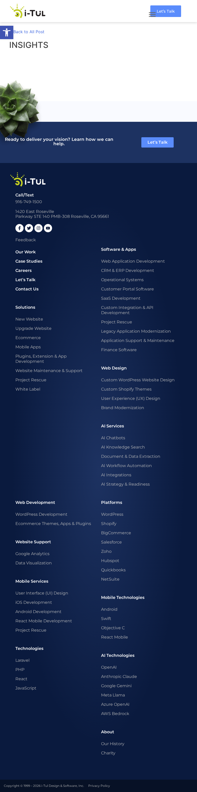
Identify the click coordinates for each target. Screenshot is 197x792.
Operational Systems (122, 279)
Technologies (29, 648)
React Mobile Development (43, 620)
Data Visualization (33, 563)
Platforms (111, 502)
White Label (27, 389)
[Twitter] (29, 228)
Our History (112, 743)
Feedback (25, 239)
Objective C (113, 627)
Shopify (108, 523)
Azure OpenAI (115, 704)
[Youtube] (48, 228)
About (107, 731)
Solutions (25, 307)
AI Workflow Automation (126, 465)
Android (109, 609)
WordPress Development (41, 514)
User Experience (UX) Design (130, 398)
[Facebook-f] (19, 228)
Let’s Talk (25, 279)
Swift (106, 618)
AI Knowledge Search (123, 447)
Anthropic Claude (119, 676)
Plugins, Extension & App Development (41, 359)
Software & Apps (118, 249)
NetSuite (110, 579)
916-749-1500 (28, 201)
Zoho (106, 551)
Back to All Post (28, 31)
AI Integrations (116, 474)
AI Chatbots (113, 437)
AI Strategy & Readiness (125, 484)
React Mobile (114, 637)
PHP (19, 669)
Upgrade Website (33, 328)
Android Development (38, 611)
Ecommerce (28, 337)
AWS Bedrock (115, 713)
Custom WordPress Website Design (138, 379)
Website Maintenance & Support (49, 370)
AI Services (112, 426)
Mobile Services (31, 581)
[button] (6, 32)
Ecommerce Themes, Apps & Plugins (53, 523)
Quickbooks (113, 569)
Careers (23, 270)
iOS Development (33, 602)
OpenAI (109, 667)
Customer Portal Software (127, 289)
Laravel (22, 660)
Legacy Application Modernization (136, 331)
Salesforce (111, 542)
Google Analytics (32, 553)
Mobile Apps (28, 347)
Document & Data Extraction (130, 456)
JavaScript (25, 688)
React (21, 678)
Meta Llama (113, 695)
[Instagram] (38, 228)
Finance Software (119, 349)
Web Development (35, 502)
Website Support (33, 541)
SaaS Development (121, 298)
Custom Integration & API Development (127, 310)
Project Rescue (30, 379)
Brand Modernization (122, 407)
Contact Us (26, 289)
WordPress (112, 514)
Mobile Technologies (122, 597)
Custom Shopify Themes (126, 389)
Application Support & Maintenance (137, 340)
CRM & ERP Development (127, 270)
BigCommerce (116, 532)
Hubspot (110, 560)
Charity (108, 753)
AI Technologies (117, 655)
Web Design (114, 368)
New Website (29, 319)
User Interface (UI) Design (41, 593)
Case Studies (28, 261)
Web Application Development (133, 261)
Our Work (25, 251)
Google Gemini (116, 685)
